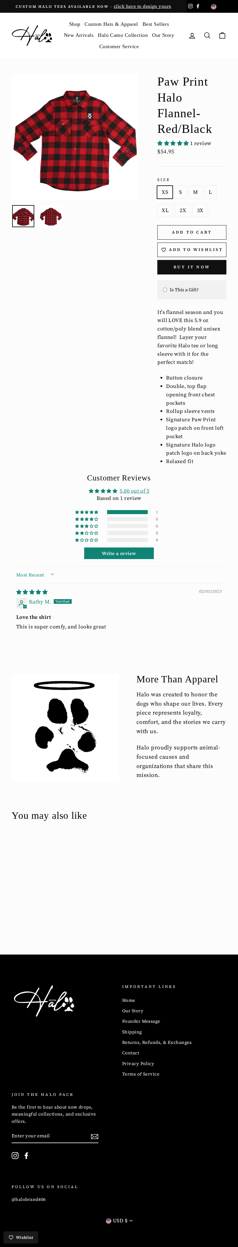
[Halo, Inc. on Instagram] (15, 1155)
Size (163, 179)
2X (183, 210)
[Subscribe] (94, 1136)
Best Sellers (156, 24)
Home (128, 1000)
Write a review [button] (119, 553)
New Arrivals (78, 35)
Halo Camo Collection (123, 35)
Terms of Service (140, 1074)
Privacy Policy (138, 1063)
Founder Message (141, 1021)
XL (165, 210)
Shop (74, 24)
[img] (32, 592)
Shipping (132, 1032)
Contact (130, 1053)
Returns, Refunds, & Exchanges (157, 1042)
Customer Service (119, 46)
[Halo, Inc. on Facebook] (26, 1155)
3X (200, 210)
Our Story (163, 35)
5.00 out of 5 (134, 490)
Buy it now (192, 267)
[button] (173, 143)
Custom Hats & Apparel (111, 24)
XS (165, 192)
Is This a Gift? (184, 289)
